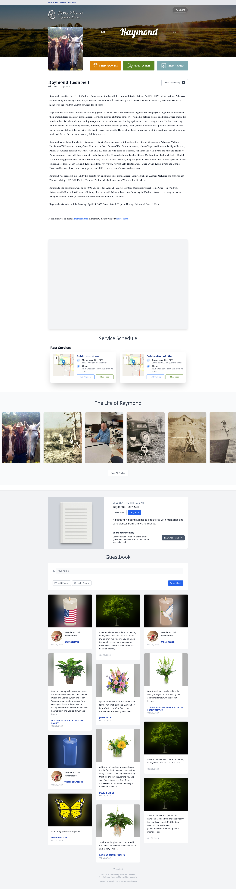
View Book (119, 512)
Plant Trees (104, 377)
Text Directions (85, 377)
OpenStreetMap (121, 881)
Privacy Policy (110, 877)
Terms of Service (125, 877)
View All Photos (118, 473)
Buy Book (135, 512)
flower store (122, 218)
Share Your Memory (173, 537)
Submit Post (175, 583)
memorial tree (81, 218)
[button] (63, 362)
